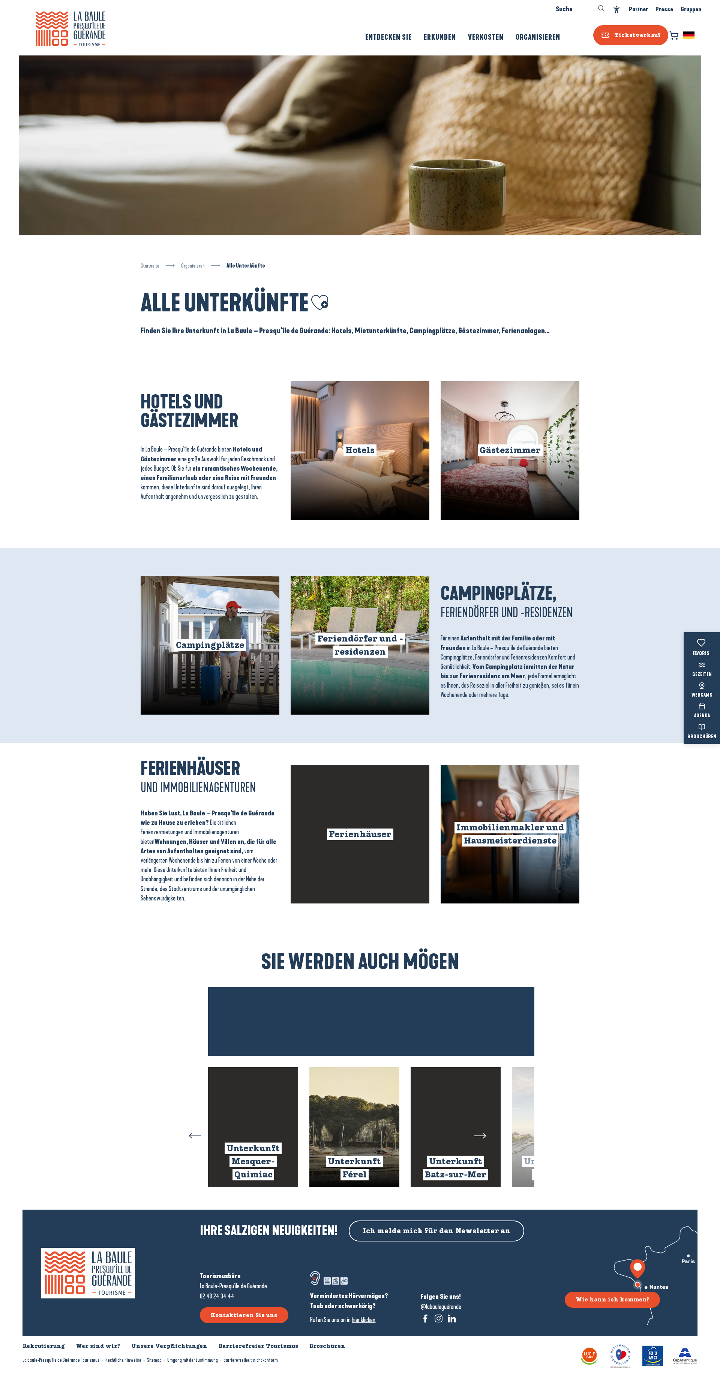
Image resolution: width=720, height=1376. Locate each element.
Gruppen (691, 9)
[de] (689, 35)
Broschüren (701, 737)
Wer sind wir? (98, 1346)
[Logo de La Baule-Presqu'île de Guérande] (88, 1273)
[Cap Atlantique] (685, 1355)
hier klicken (363, 1320)
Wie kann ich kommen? (612, 1300)
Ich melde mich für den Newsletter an (436, 1231)
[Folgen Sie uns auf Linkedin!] (451, 1318)
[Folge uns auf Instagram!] (438, 1318)
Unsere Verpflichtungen (169, 1346)
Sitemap (154, 1360)
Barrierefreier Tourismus (258, 1346)
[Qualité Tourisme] (620, 1355)
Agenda (702, 716)
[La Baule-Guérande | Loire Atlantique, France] (70, 29)
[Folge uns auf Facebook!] (425, 1318)
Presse (664, 9)
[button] (689, 35)
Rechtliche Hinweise (123, 1360)
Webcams (702, 695)
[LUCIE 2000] (589, 1355)
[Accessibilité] (616, 9)
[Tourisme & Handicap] (652, 1355)
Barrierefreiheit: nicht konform (251, 1360)
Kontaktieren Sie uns (244, 1315)
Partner (638, 9)
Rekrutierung (43, 1346)
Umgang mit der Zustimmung (192, 1360)
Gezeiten (702, 675)
